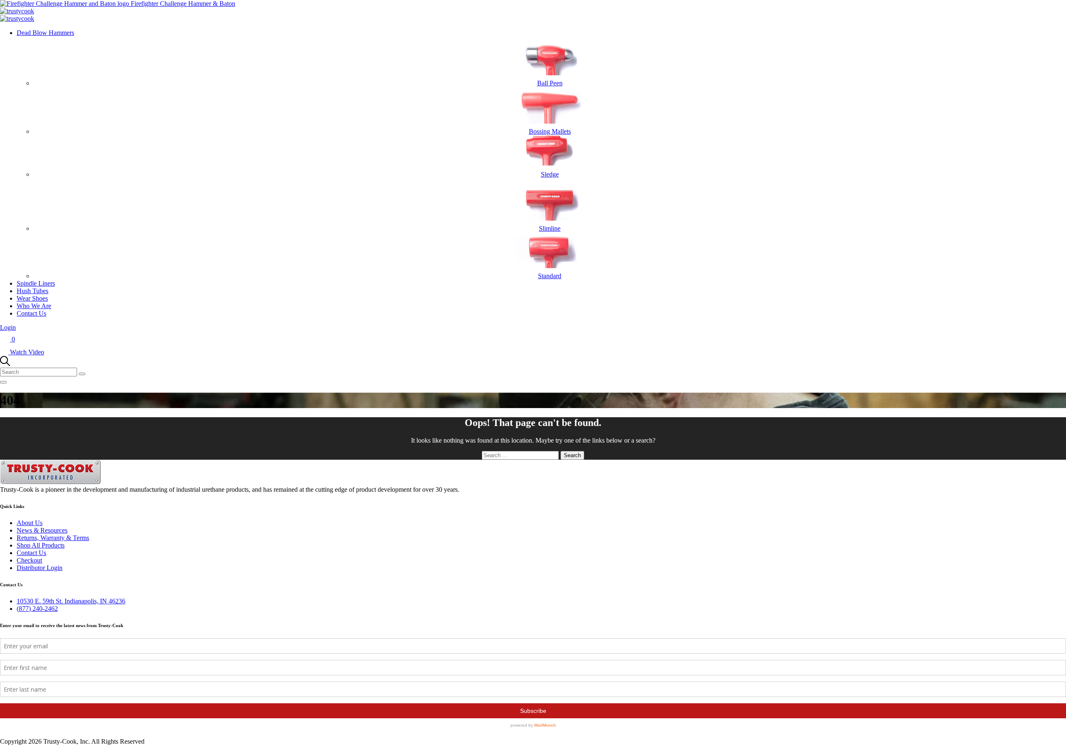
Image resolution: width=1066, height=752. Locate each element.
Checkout (29, 560)
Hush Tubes (32, 290)
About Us (29, 522)
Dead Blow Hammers (45, 32)
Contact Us (31, 313)
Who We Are (34, 305)
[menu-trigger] (3, 382)
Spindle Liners (36, 283)
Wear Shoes (32, 298)
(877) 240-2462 (37, 608)
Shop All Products (41, 545)
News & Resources (42, 530)
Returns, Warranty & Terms (53, 537)
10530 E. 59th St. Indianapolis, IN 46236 (71, 601)
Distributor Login (39, 567)
